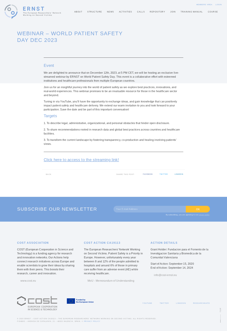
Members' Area (204, 4)
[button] (146, 174)
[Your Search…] (222, 12)
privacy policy (204, 215)
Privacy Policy (92, 321)
